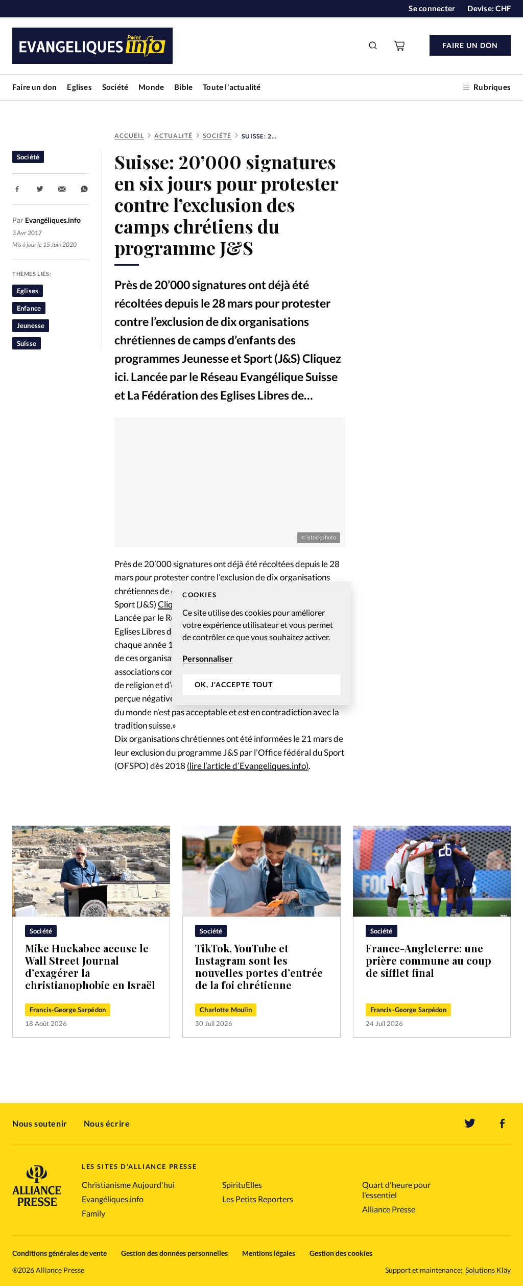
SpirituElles (242, 1184)
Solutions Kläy (488, 1270)
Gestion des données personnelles (174, 1253)
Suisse (26, 343)
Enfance (29, 308)
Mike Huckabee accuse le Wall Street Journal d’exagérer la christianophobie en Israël (90, 966)
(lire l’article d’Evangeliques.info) (247, 765)
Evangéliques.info (113, 1199)
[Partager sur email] (62, 189)
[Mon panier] (400, 45)
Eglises (79, 86)
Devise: (489, 8)
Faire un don (34, 86)
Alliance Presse (388, 1209)
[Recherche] (373, 45)
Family (93, 1213)
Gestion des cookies (341, 1253)
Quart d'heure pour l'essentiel (396, 1190)
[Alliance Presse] (36, 1207)
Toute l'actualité (231, 86)
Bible (183, 86)
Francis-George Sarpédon (68, 1010)
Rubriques (492, 86)
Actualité (173, 135)
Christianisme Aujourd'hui (128, 1184)
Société (115, 86)
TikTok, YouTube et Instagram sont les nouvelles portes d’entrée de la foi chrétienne (259, 966)
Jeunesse (30, 325)
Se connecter (432, 8)
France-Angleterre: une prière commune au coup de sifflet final (428, 960)
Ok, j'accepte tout (234, 684)
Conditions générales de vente (59, 1253)
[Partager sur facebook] (17, 189)
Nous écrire (107, 1123)
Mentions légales (268, 1253)
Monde (151, 86)
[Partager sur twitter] (40, 189)
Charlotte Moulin (226, 1010)
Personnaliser (207, 658)
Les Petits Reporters (257, 1199)
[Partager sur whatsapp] (84, 189)
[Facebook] (502, 1123)
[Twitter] (470, 1123)
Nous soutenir (39, 1123)
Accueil (129, 135)
